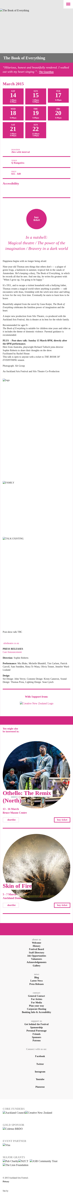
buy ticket (62, 820)
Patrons (37, 1040)
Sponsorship (36, 1027)
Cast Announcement (12, 652)
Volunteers (36, 959)
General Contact (36, 996)
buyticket (36, 218)
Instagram (40, 1071)
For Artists (36, 999)
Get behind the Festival (36, 1024)
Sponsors (36, 1037)
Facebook (40, 1056)
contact (36, 992)
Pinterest (40, 1087)
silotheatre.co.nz (11, 643)
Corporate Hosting (36, 1009)
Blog (36, 977)
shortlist (11, 820)
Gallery (36, 965)
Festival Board (36, 949)
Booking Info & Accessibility (36, 1012)
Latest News (36, 980)
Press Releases (36, 984)
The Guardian (46, 72)
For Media (36, 1002)
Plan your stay (36, 1006)
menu (68, 4)
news (36, 974)
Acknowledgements (36, 962)
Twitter (40, 1064)
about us (36, 939)
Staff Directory (36, 952)
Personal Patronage (36, 1030)
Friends (36, 1034)
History (36, 946)
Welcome (36, 943)
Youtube (40, 1079)
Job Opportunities (36, 956)
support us (36, 1021)
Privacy (6, 1181)
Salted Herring (54, 1191)
